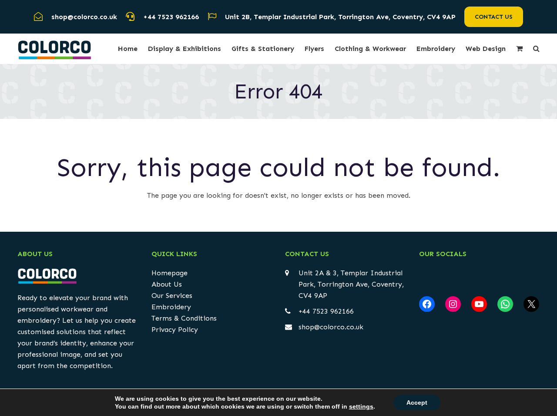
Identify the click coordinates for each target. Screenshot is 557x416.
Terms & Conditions (184, 318)
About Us (166, 284)
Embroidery (171, 307)
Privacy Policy (174, 329)
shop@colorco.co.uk (331, 327)
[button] (519, 49)
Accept (416, 402)
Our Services (171, 295)
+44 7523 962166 (171, 17)
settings (361, 406)
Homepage (169, 273)
